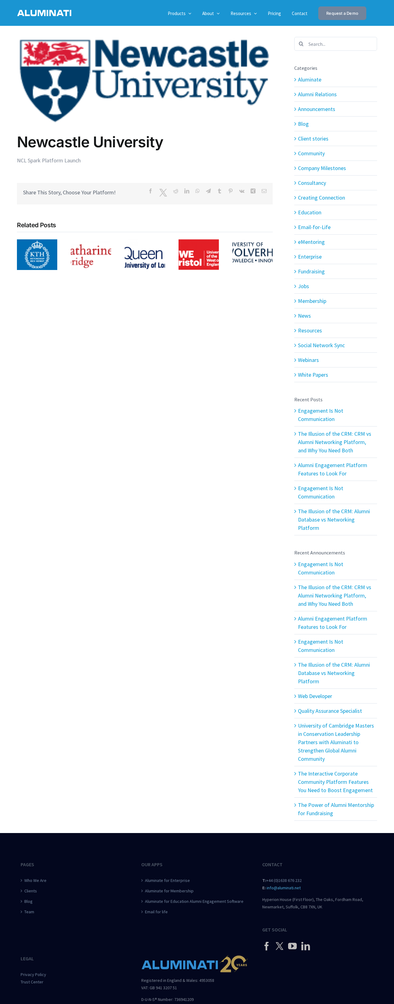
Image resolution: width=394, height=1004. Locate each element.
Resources (310, 330)
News (304, 315)
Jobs (303, 286)
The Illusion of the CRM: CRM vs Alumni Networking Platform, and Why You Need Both (334, 442)
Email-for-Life (314, 227)
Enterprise (310, 256)
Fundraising (311, 271)
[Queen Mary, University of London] (145, 242)
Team (29, 912)
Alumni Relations (317, 94)
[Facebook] (266, 946)
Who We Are (35, 880)
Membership (312, 300)
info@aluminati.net (284, 888)
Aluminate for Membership (169, 891)
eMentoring (311, 241)
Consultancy (312, 182)
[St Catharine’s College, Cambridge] (91, 242)
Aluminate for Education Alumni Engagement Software (194, 901)
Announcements (316, 109)
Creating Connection (321, 197)
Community (311, 153)
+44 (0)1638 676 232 (284, 880)
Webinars (308, 359)
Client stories (313, 138)
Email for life (156, 912)
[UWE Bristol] (199, 242)
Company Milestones (322, 168)
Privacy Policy (33, 974)
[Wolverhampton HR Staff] (252, 242)
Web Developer (315, 696)
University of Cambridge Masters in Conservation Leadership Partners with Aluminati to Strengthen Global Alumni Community (336, 742)
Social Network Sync (321, 345)
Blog (303, 123)
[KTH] (37, 242)
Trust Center (32, 982)
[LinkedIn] (305, 946)
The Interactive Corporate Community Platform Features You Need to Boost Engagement (335, 782)
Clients (30, 891)
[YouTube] (292, 946)
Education (309, 212)
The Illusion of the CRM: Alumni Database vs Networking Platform (334, 519)
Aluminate (309, 79)
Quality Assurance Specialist (330, 710)
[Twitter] (279, 946)
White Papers (313, 374)
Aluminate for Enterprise (167, 880)
